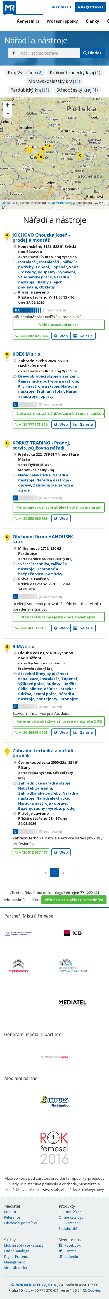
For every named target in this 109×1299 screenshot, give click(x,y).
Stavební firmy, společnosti (44, 673)
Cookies (94, 1290)
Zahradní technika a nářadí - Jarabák (44, 753)
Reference (12, 1217)
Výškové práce (31, 683)
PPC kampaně (69, 1223)
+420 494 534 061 (32, 732)
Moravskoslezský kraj (54, 81)
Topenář (59, 266)
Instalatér (27, 261)
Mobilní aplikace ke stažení (25, 1245)
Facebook (72, 1245)
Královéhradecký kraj (75, 72)
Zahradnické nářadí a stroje (44, 783)
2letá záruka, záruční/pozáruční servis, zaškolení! (60, 413)
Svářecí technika (33, 563)
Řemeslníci (28, 21)
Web (63, 335)
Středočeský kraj (77, 90)
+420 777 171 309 (32, 424)
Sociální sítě (68, 1228)
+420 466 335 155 (32, 627)
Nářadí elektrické (34, 475)
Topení (42, 266)
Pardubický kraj (29, 90)
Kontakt (10, 1211)
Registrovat (91, 7)
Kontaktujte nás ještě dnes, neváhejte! (58, 617)
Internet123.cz (70, 1211)
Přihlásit (63, 7)
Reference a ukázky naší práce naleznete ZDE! (59, 721)
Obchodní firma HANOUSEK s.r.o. (43, 539)
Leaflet (6, 202)
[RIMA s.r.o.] (50, 148)
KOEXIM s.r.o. (27, 354)
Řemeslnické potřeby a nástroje (48, 381)
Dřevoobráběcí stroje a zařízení (48, 376)
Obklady (47, 287)
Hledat (94, 52)
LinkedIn (71, 1256)
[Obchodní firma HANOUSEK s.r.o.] (43, 151)
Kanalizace (28, 678)
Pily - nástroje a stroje (38, 386)
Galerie (86, 335)
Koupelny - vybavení (56, 271)
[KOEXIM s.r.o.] (41, 159)
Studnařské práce (35, 277)
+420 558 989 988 (32, 518)
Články (92, 21)
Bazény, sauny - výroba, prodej (46, 808)
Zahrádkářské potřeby (39, 793)
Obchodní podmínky (20, 1223)
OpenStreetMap (61, 202)
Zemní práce (44, 693)
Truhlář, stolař (50, 391)
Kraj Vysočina (25, 72)
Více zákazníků (15, 1267)
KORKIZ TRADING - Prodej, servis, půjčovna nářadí (41, 445)
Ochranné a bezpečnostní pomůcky (40, 571)
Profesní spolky (62, 21)
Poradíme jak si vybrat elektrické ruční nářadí (58, 507)
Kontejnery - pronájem (57, 698)
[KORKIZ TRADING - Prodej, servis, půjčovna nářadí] (80, 157)
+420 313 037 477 (32, 852)
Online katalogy (71, 1217)
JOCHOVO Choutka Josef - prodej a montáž (41, 237)
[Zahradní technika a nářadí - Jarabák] (29, 151)
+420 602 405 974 (32, 335)
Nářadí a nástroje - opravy (48, 394)
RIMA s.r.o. (24, 646)
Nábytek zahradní (35, 788)
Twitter (70, 1251)
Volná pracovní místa (59, 324)
